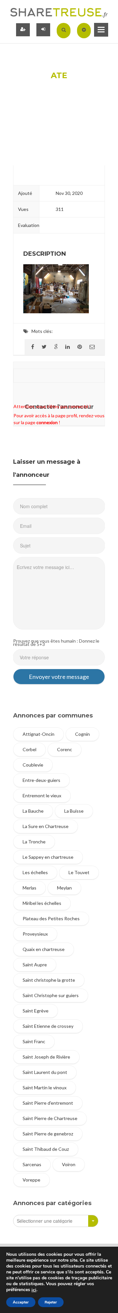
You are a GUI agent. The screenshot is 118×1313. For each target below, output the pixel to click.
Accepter (21, 1302)
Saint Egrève (36, 1010)
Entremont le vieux (42, 795)
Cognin (82, 734)
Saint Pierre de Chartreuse (50, 1118)
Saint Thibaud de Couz (46, 1149)
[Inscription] (23, 29)
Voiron (68, 1164)
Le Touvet (79, 872)
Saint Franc (34, 1041)
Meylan (64, 887)
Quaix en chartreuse (44, 949)
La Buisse (74, 811)
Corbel (29, 749)
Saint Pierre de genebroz (48, 1133)
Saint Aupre (35, 964)
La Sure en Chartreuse (46, 826)
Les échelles (35, 872)
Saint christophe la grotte (49, 980)
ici (33, 1290)
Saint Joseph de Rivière (46, 1057)
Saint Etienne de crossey (48, 1026)
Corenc (64, 749)
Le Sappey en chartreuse (48, 857)
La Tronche (34, 841)
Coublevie (33, 765)
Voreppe (31, 1180)
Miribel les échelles (42, 903)
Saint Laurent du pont (45, 1072)
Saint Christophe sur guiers (51, 995)
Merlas (29, 887)
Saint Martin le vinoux (45, 1087)
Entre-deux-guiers (41, 780)
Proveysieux (35, 934)
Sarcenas (32, 1164)
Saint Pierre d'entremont (48, 1103)
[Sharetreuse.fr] (59, 12)
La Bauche (33, 811)
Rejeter (51, 1302)
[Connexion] (43, 29)
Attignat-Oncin (38, 734)
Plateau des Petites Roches (51, 918)
